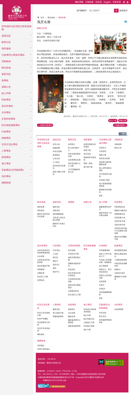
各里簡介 (71, 144)
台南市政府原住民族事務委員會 (43, 251)
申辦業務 (40, 269)
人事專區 (57, 305)
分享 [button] (123, 2)
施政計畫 (102, 155)
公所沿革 (56, 159)
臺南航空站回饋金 (105, 191)
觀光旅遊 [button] (6, 67)
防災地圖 (71, 250)
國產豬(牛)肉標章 (120, 278)
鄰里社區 (72, 139)
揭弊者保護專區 (74, 326)
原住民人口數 (42, 277)
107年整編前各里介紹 (74, 170)
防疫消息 (71, 269)
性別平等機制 (42, 319)
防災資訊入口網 (74, 295)
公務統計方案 (89, 322)
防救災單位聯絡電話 (74, 286)
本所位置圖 (57, 151)
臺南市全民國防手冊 (120, 238)
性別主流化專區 (43, 306)
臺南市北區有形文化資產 (43, 215)
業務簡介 (71, 309)
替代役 (55, 257)
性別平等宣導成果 (43, 329)
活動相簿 (118, 144)
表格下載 (87, 150)
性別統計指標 (89, 326)
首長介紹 (56, 144)
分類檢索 (89, 2)
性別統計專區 (104, 180)
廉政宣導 (71, 316)
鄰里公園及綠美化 (120, 255)
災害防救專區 (74, 246)
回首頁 (99, 2)
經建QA (117, 269)
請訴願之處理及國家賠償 (105, 163)
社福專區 (103, 246)
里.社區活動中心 (73, 149)
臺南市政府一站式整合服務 (105, 214)
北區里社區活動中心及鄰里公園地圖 (120, 230)
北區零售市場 (119, 221)
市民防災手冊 (73, 254)
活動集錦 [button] (6, 61)
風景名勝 (62, 17)
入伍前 (55, 254)
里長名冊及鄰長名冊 (74, 155)
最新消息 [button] (6, 74)
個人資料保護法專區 (105, 169)
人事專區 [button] (6, 150)
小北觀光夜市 (119, 125)
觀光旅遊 (51, 17)
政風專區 (72, 305)
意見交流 (102, 316)
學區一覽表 (88, 163)
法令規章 (40, 256)
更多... (101, 196)
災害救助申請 (73, 291)
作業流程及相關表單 (120, 264)
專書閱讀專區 (58, 316)
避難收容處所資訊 (74, 264)
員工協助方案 (58, 313)
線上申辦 (103, 202)
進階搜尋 (123, 10)
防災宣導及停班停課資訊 (74, 274)
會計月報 (87, 330)
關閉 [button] (124, 134)
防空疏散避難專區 (11, 125)
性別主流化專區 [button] (10, 144)
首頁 (42, 17)
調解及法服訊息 (120, 210)
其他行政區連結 (43, 349)
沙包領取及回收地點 (74, 280)
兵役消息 (56, 250)
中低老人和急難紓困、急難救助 (105, 261)
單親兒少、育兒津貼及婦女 (105, 270)
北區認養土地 (119, 218)
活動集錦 (118, 139)
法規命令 (102, 148)
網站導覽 (79, 2)
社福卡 (101, 285)
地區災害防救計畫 (74, 258)
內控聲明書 (118, 309)
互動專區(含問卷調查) (104, 306)
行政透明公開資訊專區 (105, 141)
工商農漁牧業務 (120, 260)
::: (2, 1)
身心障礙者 (103, 266)
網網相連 (41, 341)
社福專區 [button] (6, 131)
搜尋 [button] (116, 11)
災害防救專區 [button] (8, 119)
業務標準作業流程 (90, 158)
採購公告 (6, 87)
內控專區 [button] (6, 176)
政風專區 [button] (6, 157)
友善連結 (40, 345)
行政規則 (102, 151)
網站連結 (40, 334)
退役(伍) (56, 265)
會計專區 (88, 305)
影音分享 (118, 148)
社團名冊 (40, 273)
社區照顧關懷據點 (105, 293)
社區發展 (102, 281)
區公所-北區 (17, 12)
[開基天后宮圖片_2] (58, 387)
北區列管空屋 (119, 225)
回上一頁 (112, 120)
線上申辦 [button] (6, 93)
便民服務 (88, 139)
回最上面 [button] (122, 120)
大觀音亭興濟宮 (46, 125)
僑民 (54, 268)
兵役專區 (57, 246)
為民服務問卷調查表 (105, 321)
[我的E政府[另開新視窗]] (101, 362)
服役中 (55, 261)
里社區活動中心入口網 (74, 164)
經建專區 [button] (6, 138)
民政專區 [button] (6, 99)
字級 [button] (127, 2)
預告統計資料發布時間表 (90, 310)
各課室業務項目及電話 (90, 145)
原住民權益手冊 (43, 266)
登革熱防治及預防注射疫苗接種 (16, 28)
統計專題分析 (89, 319)
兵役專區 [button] (6, 112)
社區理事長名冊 (74, 160)
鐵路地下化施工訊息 (59, 225)
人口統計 (56, 162)
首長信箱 (87, 154)
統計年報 (87, 315)
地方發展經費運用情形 (105, 185)
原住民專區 (42, 246)
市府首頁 (117, 2)
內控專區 (118, 305)
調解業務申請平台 (105, 208)
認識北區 (57, 139)
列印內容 (125, 21)
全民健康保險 (104, 250)
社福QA (102, 289)
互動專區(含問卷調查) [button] (13, 170)
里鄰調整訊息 (119, 214)
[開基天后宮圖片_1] (43, 387)
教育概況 (56, 155)
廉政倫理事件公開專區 (74, 321)
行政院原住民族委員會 (43, 261)
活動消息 (56, 210)
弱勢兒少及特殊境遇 (105, 276)
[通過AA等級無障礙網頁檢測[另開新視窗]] (114, 362)
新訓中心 (56, 272)
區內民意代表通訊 (59, 167)
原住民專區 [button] (7, 106)
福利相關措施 (58, 214)
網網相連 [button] (6, 182)
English (107, 2)
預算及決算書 (104, 158)
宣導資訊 (40, 280)
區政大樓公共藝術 (59, 173)
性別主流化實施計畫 (43, 314)
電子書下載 (88, 167)
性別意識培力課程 (43, 323)
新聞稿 (5, 80)
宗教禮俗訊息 (119, 207)
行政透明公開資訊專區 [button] (13, 55)
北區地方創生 (119, 273)
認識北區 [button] (6, 35)
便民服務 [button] (6, 48)
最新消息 (57, 202)
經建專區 (118, 246)
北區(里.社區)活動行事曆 (59, 219)
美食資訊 (40, 210)
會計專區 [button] (6, 163)
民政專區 (118, 202)
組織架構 (56, 148)
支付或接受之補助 (105, 175)
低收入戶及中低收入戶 (105, 255)
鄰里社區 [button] (6, 42)
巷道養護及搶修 (120, 250)
